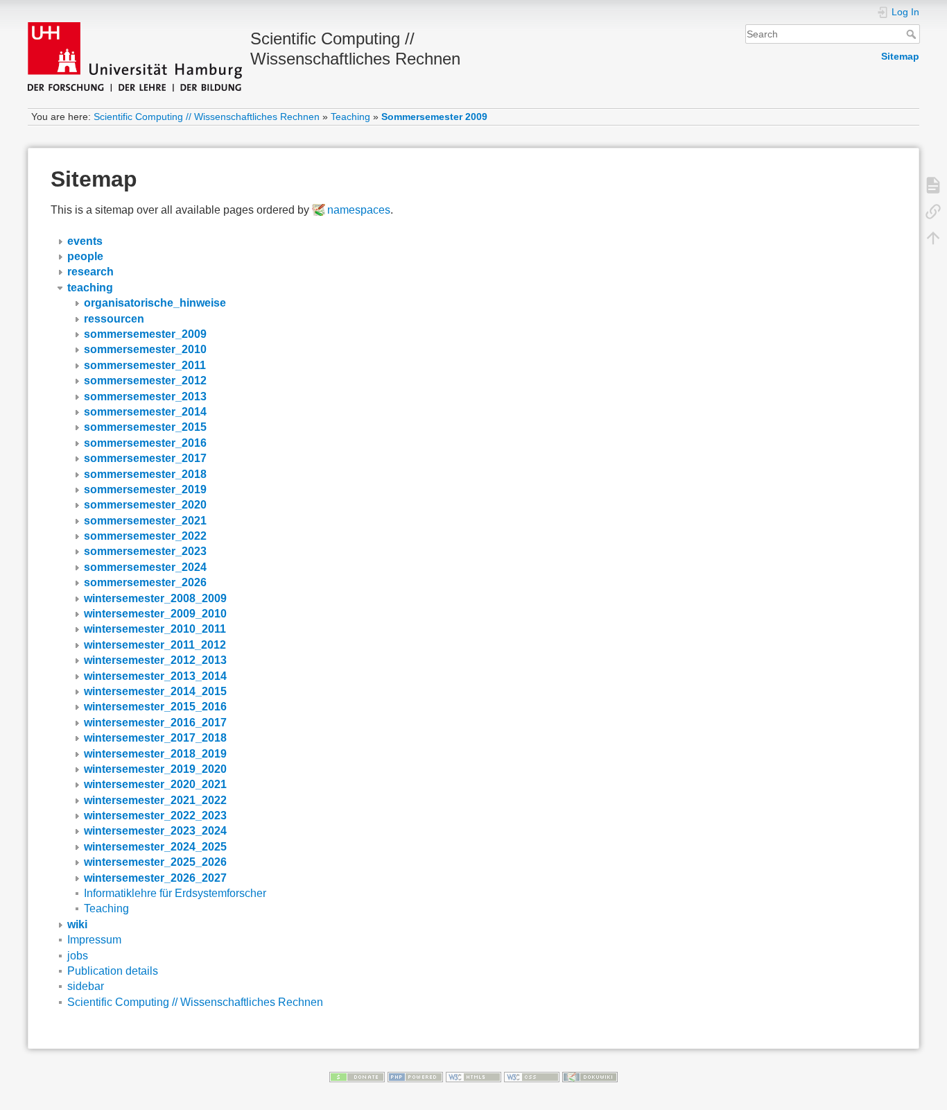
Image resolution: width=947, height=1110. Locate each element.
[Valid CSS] (531, 1076)
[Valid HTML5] (473, 1076)
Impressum (94, 940)
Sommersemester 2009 (434, 116)
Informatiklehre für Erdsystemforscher (175, 893)
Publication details (112, 971)
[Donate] (357, 1076)
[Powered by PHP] (415, 1076)
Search (912, 34)
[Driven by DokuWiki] (590, 1076)
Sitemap (900, 56)
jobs (77, 956)
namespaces (358, 210)
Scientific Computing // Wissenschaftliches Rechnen (207, 116)
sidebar (85, 986)
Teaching (350, 116)
